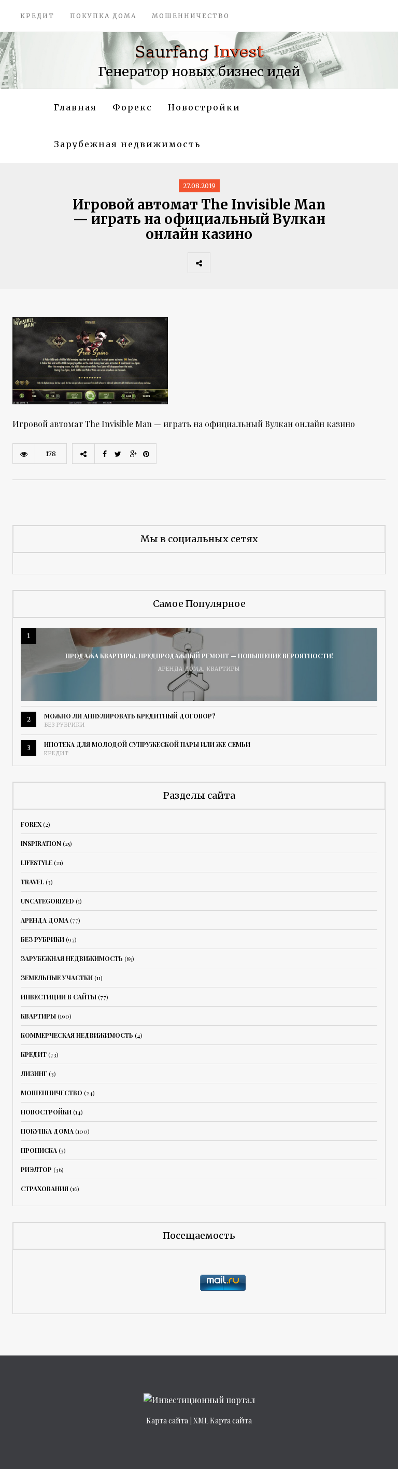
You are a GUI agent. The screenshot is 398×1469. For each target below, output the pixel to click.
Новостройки (204, 107)
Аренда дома (180, 669)
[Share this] (221, 262)
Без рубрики (64, 725)
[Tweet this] (244, 262)
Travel (32, 882)
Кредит (37, 16)
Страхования (44, 1188)
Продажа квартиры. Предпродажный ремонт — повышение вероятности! (199, 656)
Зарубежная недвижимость (127, 144)
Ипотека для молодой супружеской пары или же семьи (147, 744)
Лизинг (34, 1073)
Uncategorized (47, 901)
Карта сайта (167, 1420)
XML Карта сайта (222, 1420)
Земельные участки (57, 977)
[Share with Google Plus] (266, 262)
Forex (31, 824)
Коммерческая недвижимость (77, 1035)
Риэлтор (36, 1169)
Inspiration (41, 843)
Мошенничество (191, 16)
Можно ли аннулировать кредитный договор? (130, 716)
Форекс (132, 107)
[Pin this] (289, 262)
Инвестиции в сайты (58, 997)
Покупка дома (103, 16)
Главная (75, 107)
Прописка (39, 1150)
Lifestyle (36, 862)
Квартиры (223, 669)
